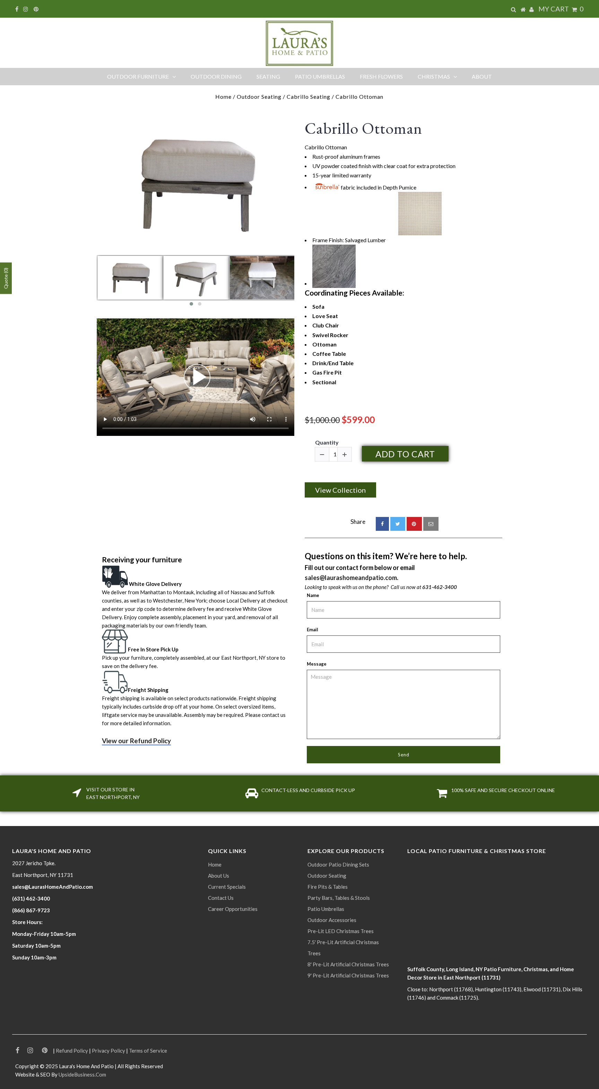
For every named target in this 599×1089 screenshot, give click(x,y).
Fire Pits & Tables (327, 887)
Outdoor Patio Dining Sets (338, 864)
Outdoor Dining (216, 76)
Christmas (434, 76)
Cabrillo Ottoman (363, 128)
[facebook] (382, 524)
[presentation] (90, 283)
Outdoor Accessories (331, 920)
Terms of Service (148, 1050)
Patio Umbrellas (320, 76)
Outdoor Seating (259, 96)
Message (317, 664)
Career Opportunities (233, 909)
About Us (218, 875)
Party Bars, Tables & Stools (338, 898)
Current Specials (227, 887)
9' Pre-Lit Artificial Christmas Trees (348, 975)
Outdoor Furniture (138, 76)
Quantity (327, 442)
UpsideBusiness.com (82, 1074)
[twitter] (397, 524)
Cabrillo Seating (308, 96)
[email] (431, 524)
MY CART (561, 9)
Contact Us (221, 898)
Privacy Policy (108, 1050)
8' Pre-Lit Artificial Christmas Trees (348, 964)
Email (312, 629)
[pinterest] (414, 524)
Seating (268, 76)
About (482, 76)
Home (223, 96)
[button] (191, 303)
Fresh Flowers (381, 76)
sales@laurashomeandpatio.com (351, 577)
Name (313, 595)
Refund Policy (72, 1050)
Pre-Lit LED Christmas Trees (340, 931)
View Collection (340, 490)
